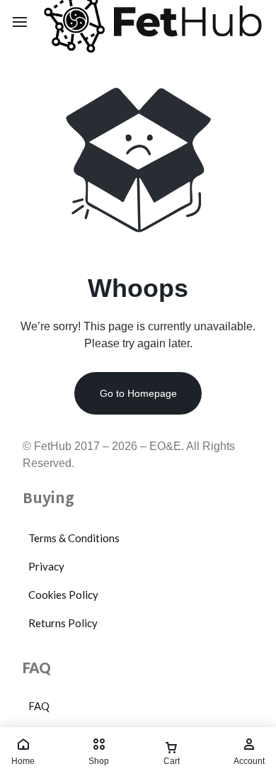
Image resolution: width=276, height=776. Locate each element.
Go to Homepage (138, 393)
